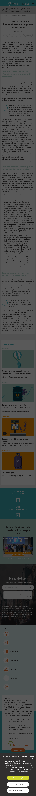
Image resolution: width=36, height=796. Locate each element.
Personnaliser (18, 784)
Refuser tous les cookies (18, 790)
